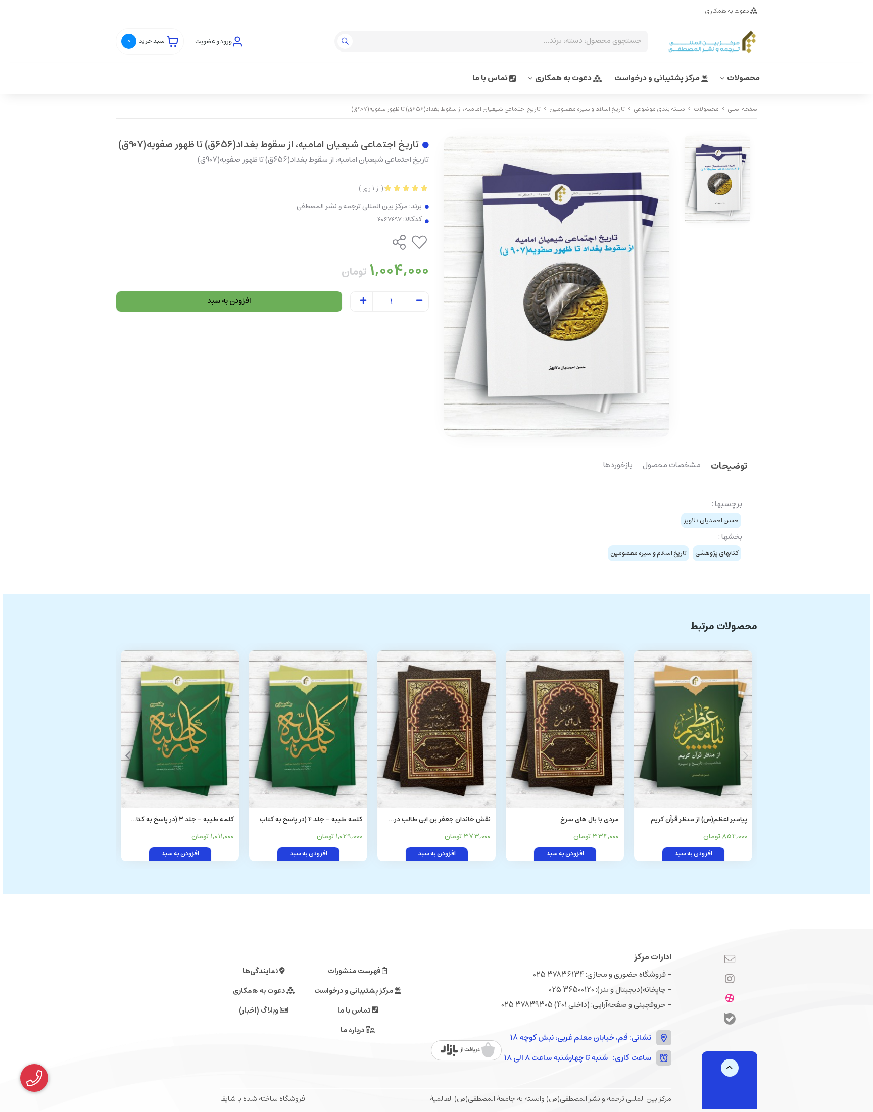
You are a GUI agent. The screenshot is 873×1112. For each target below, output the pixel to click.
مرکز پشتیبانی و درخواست (657, 78)
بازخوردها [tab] (618, 466)
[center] (346, 41)
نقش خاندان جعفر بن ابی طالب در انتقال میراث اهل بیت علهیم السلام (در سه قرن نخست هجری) (440, 820)
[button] (127, 756)
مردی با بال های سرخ (589, 819)
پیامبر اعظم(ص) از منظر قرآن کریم (699, 819)
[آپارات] (730, 999)
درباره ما (353, 1030)
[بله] (730, 1020)
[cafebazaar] (467, 1050)
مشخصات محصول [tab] (672, 466)
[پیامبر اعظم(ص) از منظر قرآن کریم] (693, 729)
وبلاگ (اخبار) (259, 1010)
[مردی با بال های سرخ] (565, 729)
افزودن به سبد (229, 301)
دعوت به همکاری (727, 11)
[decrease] (419, 301)
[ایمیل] (730, 960)
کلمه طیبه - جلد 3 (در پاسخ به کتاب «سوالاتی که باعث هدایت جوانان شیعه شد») (180, 820)
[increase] (363, 301)
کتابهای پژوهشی (717, 553)
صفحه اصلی (742, 109)
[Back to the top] (730, 1068)
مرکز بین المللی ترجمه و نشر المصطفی (352, 206)
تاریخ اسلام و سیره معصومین (587, 109)
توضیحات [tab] (729, 467)
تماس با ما (490, 78)
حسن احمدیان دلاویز (711, 520)
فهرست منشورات (355, 971)
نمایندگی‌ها (261, 971)
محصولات (743, 78)
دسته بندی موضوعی (659, 109)
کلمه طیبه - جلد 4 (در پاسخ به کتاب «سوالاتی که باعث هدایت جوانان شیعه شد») (308, 820)
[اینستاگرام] (730, 980)
